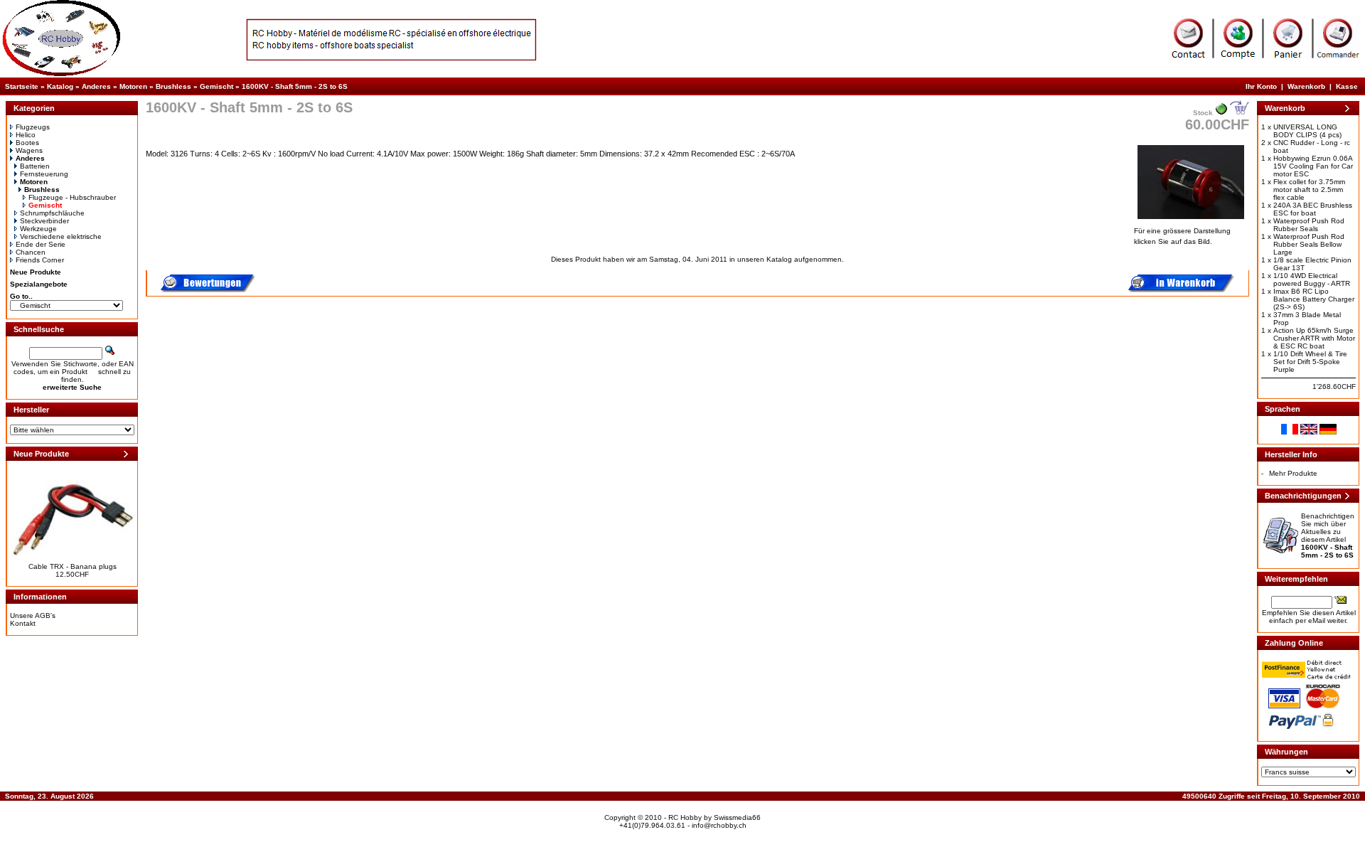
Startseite (21, 86)
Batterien (35, 166)
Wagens (29, 150)
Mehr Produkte (1293, 473)
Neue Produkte (35, 272)
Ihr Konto (1261, 86)
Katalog (60, 86)
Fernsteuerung (44, 174)
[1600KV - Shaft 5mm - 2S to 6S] (1191, 220)
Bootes (27, 142)
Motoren (133, 86)
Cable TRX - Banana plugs (72, 566)
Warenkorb (1306, 86)
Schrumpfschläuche (52, 213)
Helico (26, 135)
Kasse (1347, 86)
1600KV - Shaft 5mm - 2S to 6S (295, 86)
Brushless (173, 86)
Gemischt (216, 86)
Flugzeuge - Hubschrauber (72, 197)
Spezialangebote (39, 284)
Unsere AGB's (32, 615)
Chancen (31, 252)
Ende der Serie (40, 244)
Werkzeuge (38, 229)
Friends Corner (40, 260)
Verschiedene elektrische (61, 236)
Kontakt (23, 623)
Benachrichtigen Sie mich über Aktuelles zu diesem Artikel (1327, 535)
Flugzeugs (33, 127)
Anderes (96, 86)
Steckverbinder (44, 221)
